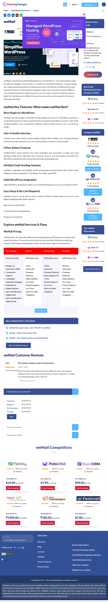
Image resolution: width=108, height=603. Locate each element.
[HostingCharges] (14, 4)
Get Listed (88, 5)
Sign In (75, 4)
